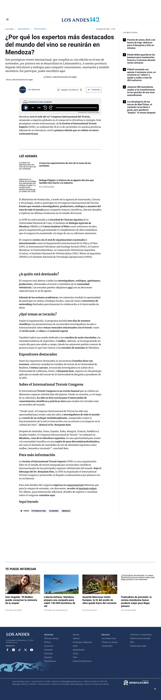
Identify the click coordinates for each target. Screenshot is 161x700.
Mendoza (66, 511)
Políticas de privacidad (140, 638)
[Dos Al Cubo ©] (136, 684)
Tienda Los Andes (109, 642)
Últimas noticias (51, 638)
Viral (75, 657)
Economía (53, 511)
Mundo (76, 634)
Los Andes (9, 29)
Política (47, 642)
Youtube (31, 649)
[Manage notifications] (155, 689)
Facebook (7, 649)
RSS (132, 642)
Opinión (76, 638)
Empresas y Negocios (82, 642)
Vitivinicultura (38, 511)
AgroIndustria (24, 29)
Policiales (48, 653)
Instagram (13, 649)
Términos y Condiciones (140, 634)
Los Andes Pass (109, 638)
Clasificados (107, 646)
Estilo (75, 646)
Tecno (75, 653)
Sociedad (48, 650)
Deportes (48, 657)
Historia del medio (138, 646)
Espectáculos (50, 661)
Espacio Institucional (82, 661)
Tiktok (19, 649)
